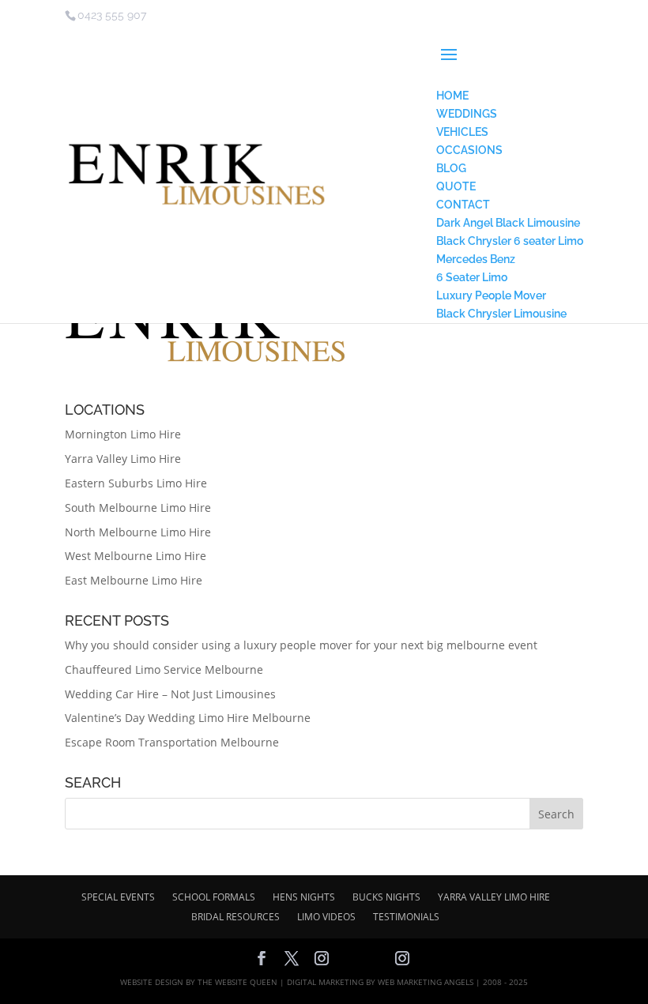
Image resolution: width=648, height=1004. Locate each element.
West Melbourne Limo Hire (135, 555)
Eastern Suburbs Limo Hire (136, 483)
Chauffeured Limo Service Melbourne (164, 669)
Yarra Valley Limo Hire (123, 458)
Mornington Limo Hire (123, 434)
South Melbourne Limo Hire (138, 507)
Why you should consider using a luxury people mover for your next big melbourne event (301, 644)
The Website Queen (237, 981)
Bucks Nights (386, 897)
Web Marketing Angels (425, 981)
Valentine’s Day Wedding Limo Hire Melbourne (188, 717)
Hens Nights (304, 897)
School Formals (213, 897)
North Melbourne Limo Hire (138, 532)
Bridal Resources (235, 916)
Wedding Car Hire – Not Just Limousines (170, 693)
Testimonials (406, 916)
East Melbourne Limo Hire (133, 580)
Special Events (118, 897)
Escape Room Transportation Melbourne (172, 742)
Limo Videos (326, 916)
